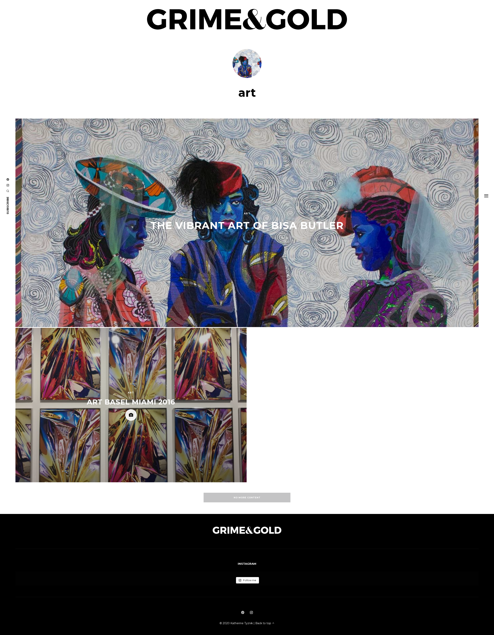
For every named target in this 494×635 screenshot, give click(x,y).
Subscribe (7, 205)
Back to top (263, 623)
